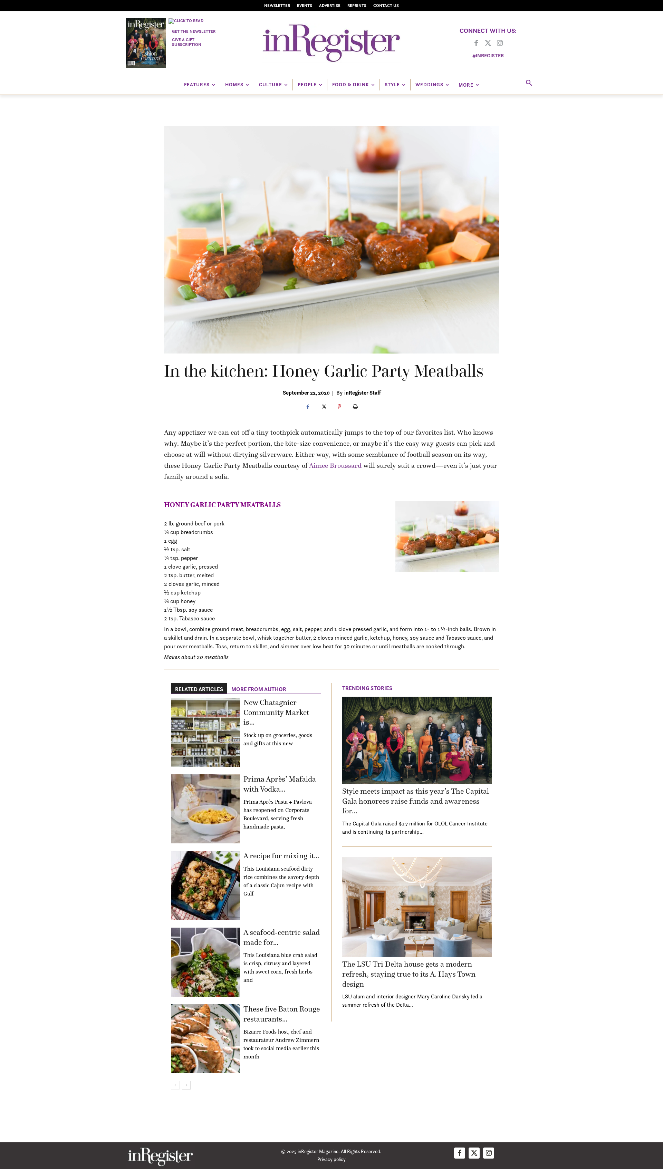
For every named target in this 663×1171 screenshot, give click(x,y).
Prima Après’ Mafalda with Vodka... (279, 784)
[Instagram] (500, 43)
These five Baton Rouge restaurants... (281, 1014)
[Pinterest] (339, 407)
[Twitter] (488, 43)
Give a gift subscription (186, 42)
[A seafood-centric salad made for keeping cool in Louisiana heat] (205, 962)
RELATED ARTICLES (199, 689)
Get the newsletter (193, 31)
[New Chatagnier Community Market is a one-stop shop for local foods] (205, 732)
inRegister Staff (362, 392)
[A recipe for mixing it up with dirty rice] (205, 885)
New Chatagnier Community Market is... (276, 712)
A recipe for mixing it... (281, 855)
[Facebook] (476, 43)
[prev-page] (175, 1085)
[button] (529, 83)
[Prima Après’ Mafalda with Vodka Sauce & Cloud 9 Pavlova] (205, 808)
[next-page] (186, 1085)
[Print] (355, 407)
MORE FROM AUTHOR (258, 689)
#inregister (488, 55)
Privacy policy (331, 1159)
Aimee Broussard (335, 465)
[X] (323, 407)
